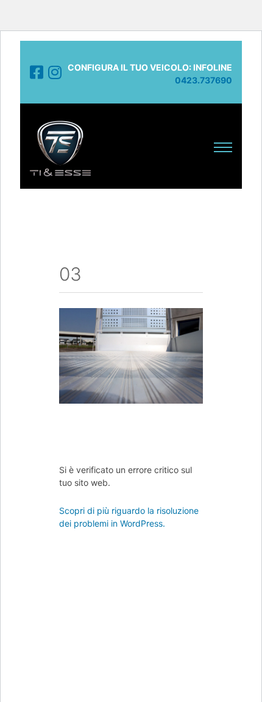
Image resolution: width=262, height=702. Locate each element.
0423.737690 (203, 80)
